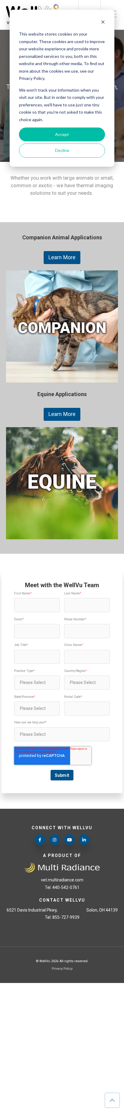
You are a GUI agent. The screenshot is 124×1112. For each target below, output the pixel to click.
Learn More (62, 257)
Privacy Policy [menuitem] (62, 968)
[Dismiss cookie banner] (103, 23)
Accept (62, 134)
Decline (62, 150)
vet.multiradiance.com (62, 879)
